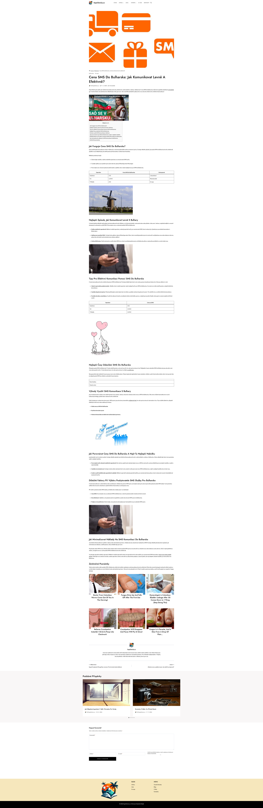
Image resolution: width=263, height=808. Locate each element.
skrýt (107, 123)
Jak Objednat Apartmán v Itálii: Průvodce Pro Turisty (100, 709)
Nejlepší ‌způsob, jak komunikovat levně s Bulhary (101, 127)
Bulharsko (91, 73)
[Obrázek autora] (89, 85)
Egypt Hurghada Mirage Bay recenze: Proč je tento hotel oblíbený (105, 666)
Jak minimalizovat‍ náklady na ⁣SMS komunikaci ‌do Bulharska (104, 138)
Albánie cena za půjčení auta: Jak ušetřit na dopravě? (161, 666)
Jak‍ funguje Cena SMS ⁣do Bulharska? (98, 125)
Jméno (92, 753)
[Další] (178, 697)
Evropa (97, 73)
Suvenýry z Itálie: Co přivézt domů (145, 709)
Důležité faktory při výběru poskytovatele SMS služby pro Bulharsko (106, 136)
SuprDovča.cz (96, 85)
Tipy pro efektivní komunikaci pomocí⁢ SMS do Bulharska (103, 129)
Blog (155, 787)
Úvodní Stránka (158, 784)
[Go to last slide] (85, 697)
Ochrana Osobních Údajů (137, 804)
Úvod (115, 2)
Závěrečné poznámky (95, 140)
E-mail (120, 753)
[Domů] (89, 70)
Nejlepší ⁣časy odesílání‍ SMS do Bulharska (99, 131)
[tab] (128, 717)
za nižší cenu (130, 370)
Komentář (92, 735)
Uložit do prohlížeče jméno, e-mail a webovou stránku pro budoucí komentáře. (160, 753)
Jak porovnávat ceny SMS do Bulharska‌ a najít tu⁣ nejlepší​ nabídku (105, 134)
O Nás (140, 2)
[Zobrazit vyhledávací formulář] (151, 2)
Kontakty (146, 2)
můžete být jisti (132, 400)
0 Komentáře (112, 85)
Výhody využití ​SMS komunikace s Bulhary (100, 133)
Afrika (133, 784)
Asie (133, 787)
